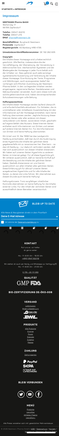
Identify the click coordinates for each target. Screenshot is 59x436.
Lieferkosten (30, 306)
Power (30, 334)
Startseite (7, 9)
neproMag (30, 412)
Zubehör (30, 340)
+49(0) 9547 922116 (30, 259)
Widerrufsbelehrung (30, 309)
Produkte (30, 410)
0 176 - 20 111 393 (30, 272)
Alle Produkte (30, 329)
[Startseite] (29, 3)
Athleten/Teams (30, 415)
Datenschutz (42, 429)
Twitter (21, 394)
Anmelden (56, 4)
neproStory (30, 418)
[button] (3, 3)
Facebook (38, 394)
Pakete (30, 342)
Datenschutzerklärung (27, 222)
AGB (33, 429)
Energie (30, 331)
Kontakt (52, 429)
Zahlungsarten (31, 355)
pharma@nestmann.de (19, 38)
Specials (30, 337)
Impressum (20, 9)
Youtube (29, 394)
